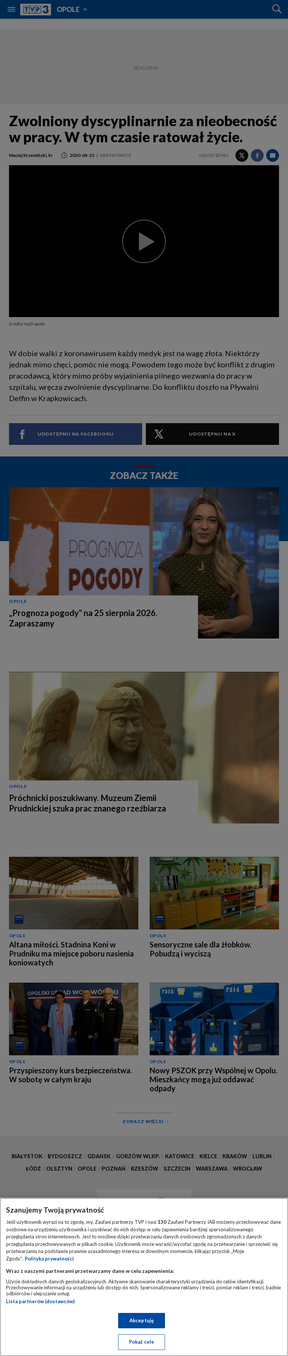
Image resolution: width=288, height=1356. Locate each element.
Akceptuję (141, 1320)
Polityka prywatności (49, 1259)
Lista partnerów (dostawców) (40, 1301)
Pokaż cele (141, 1342)
